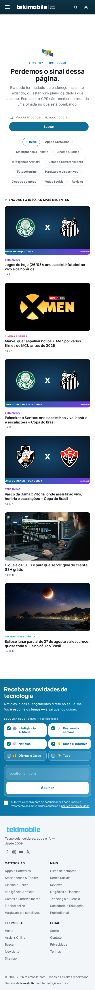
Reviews (78, 181)
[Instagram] (14, 852)
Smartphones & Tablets (32, 152)
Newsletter (13, 951)
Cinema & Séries (68, 152)
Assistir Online (15, 937)
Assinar (47, 788)
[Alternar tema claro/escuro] (86, 7)
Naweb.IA (27, 983)
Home (9, 930)
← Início (31, 142)
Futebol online (27, 171)
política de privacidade (75, 806)
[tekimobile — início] (35, 7)
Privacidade (58, 944)
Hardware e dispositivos (61, 171)
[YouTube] (21, 852)
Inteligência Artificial (26, 162)
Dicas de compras (23, 181)
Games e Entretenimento (65, 162)
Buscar (49, 126)
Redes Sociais (53, 181)
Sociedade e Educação (67, 906)
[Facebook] (7, 852)
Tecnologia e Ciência (65, 899)
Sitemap (11, 958)
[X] (28, 852)
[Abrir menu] (7, 7)
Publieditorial (59, 912)
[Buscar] (75, 7)
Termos (55, 951)
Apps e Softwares (57, 142)
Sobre (54, 930)
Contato (56, 937)
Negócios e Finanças (65, 892)
